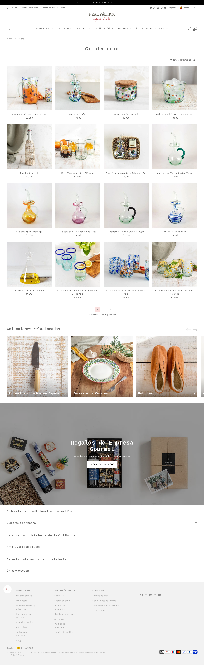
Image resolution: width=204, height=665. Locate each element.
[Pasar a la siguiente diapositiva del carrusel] (195, 329)
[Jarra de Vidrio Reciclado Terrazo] (29, 88)
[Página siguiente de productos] (110, 309)
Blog (18, 640)
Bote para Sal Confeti (126, 114)
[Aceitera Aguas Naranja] (29, 205)
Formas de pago (100, 595)
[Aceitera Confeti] (77, 88)
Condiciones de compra (104, 600)
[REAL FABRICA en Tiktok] (161, 8)
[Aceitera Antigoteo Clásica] (29, 264)
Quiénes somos (24, 595)
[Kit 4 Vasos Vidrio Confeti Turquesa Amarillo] (174, 264)
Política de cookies (63, 632)
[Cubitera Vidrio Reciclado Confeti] (174, 88)
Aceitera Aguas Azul (175, 231)
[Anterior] (78, 2)
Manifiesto (21, 600)
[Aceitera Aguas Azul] (174, 205)
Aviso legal (59, 619)
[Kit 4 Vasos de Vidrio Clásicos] (77, 146)
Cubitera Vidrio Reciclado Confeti (174, 114)
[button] (8, 28)
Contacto (59, 595)
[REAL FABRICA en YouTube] (165, 8)
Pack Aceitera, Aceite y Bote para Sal (126, 173)
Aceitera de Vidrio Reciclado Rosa (77, 231)
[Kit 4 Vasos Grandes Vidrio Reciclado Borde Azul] (77, 264)
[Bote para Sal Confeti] (126, 88)
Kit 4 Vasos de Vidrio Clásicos (77, 173)
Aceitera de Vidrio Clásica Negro (126, 231)
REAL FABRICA (26, 652)
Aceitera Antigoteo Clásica (29, 290)
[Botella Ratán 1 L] (29, 146)
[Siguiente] (127, 2)
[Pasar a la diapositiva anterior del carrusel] (188, 329)
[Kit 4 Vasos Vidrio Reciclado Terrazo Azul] (126, 264)
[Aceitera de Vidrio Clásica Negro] (126, 205)
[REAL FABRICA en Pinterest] (158, 8)
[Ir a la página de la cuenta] (190, 28)
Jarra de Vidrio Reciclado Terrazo (29, 114)
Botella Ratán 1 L (29, 173)
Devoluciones (99, 610)
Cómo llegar (22, 627)
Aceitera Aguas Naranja (29, 231)
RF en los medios (24, 622)
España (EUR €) (189, 8)
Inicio (9, 39)
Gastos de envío (62, 600)
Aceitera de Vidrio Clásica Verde (174, 173)
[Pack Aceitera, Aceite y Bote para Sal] (126, 146)
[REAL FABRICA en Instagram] (154, 8)
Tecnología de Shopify (15, 655)
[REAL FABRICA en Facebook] (150, 8)
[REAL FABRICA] (102, 17)
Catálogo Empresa (63, 614)
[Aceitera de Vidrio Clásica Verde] (174, 146)
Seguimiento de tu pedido (105, 605)
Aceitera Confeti (78, 114)
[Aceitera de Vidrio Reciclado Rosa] (77, 205)
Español (172, 8)
